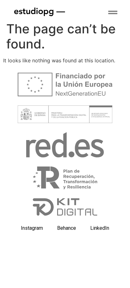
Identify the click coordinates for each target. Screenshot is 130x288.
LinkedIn (99, 228)
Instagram (32, 228)
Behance (66, 228)
